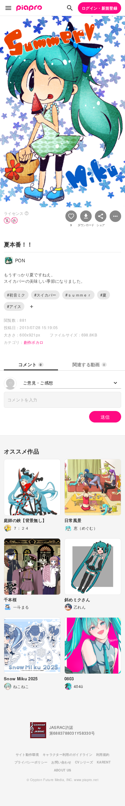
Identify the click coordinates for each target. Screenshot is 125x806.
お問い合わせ (61, 762)
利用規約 (102, 754)
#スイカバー (45, 294)
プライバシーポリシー (30, 762)
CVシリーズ (84, 762)
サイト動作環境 (27, 754)
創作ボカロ (34, 342)
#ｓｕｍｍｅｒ (78, 294)
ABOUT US (62, 770)
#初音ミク (16, 294)
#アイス (14, 306)
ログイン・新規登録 (99, 8)
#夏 (103, 294)
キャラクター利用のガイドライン (67, 754)
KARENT (104, 762)
